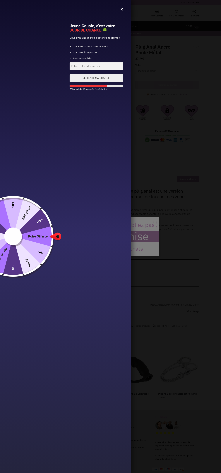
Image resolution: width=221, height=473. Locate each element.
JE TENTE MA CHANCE (96, 77)
